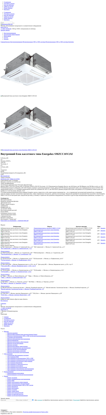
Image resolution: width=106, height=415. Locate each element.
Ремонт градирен (12, 389)
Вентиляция (7, 36)
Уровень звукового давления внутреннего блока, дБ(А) (42, 188)
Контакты (7, 9)
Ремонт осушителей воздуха (15, 394)
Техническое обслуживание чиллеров (18, 355)
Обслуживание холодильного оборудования (19, 361)
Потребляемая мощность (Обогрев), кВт (12, 188)
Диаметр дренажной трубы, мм (72, 188)
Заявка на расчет (8, 6)
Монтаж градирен (12, 345)
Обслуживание (8, 354)
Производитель (53, 186)
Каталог (6, 39)
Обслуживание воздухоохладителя (17, 367)
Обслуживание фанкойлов (14, 362)
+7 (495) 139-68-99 (6, 28)
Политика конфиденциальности (32, 412)
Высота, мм (67, 186)
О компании (7, 2)
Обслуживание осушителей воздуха (17, 364)
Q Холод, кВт (18, 186)
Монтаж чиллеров (12, 333)
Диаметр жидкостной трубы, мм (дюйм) (70, 189)
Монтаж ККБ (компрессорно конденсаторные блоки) (22, 334)
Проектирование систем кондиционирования (20, 374)
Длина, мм (76, 186)
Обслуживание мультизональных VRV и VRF (20, 358)
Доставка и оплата (9, 3)
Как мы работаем (9, 5)
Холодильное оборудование (12, 34)
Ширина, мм (85, 186)
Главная (6, 317)
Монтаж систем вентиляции (15, 343)
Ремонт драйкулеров (13, 391)
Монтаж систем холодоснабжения (16, 349)
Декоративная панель (89, 188)
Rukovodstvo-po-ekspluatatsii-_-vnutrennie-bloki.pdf (14, 220)
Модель (3, 186)
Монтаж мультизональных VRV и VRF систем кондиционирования (26, 336)
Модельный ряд (5, 176)
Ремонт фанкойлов (12, 386)
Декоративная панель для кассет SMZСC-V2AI (47, 228)
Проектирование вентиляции (15, 373)
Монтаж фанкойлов (12, 340)
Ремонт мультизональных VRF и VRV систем (20, 385)
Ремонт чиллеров (12, 377)
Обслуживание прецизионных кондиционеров (20, 368)
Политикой (76, 400)
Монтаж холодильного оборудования (17, 342)
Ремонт (6, 376)
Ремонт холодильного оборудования (17, 382)
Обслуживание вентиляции (15, 365)
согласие (39, 400)
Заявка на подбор (15, 179)
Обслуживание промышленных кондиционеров (20, 359)
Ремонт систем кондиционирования (17, 395)
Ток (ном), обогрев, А (17, 191)
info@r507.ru (4, 27)
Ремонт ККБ (10, 380)
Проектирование (8, 371)
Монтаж (6, 331)
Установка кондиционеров (14, 337)
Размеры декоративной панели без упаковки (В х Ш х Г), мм (34, 189)
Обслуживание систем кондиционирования (19, 370)
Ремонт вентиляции (13, 388)
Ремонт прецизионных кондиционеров (18, 383)
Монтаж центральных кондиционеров (18, 352)
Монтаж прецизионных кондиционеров (18, 339)
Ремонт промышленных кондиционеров (18, 379)
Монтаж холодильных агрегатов (16, 351)
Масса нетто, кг (96, 186)
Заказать (103, 228)
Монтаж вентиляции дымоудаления (17, 346)
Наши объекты (8, 8)
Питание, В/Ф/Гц (29, 186)
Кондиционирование (10, 33)
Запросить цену (5, 179)
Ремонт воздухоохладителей (15, 392)
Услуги (6, 37)
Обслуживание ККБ (13, 357)
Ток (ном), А (43, 186)
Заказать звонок (5, 30)
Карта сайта (44, 412)
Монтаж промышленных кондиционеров (19, 348)
